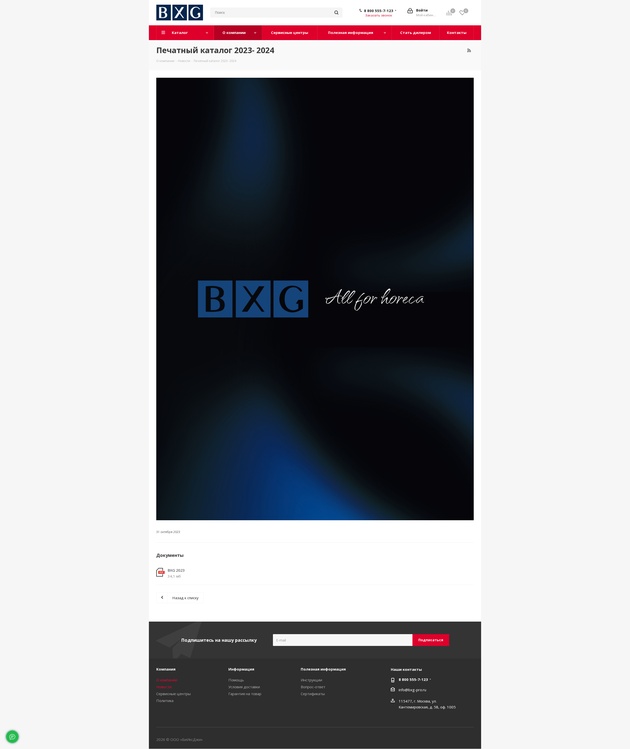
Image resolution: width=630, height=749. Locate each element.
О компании (166, 679)
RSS (469, 50)
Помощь (236, 679)
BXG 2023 (176, 570)
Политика (164, 700)
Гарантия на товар (244, 693)
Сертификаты (313, 693)
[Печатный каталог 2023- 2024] (315, 299)
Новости (164, 686)
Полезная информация (323, 669)
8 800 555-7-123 (378, 10)
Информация (241, 669)
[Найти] (336, 12)
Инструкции (311, 679)
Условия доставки (244, 686)
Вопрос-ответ (313, 686)
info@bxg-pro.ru (412, 689)
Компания (165, 669)
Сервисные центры (173, 693)
